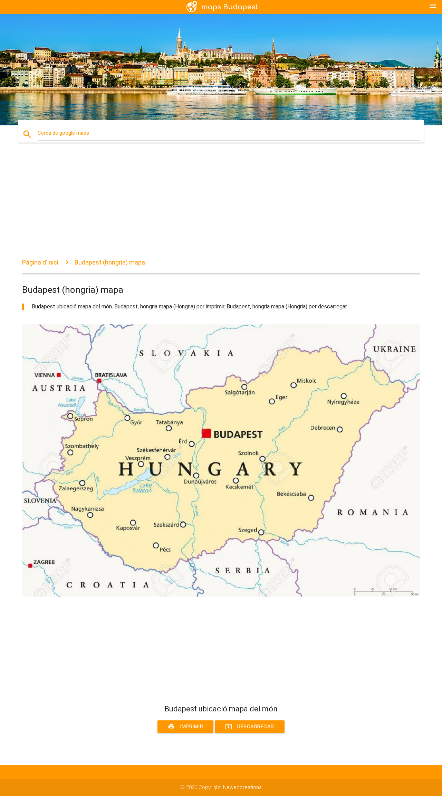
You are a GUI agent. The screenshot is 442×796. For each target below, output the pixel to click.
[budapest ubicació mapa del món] (221, 595)
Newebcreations (242, 787)
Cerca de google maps (63, 133)
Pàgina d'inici (40, 262)
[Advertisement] (221, 203)
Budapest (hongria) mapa (110, 262)
